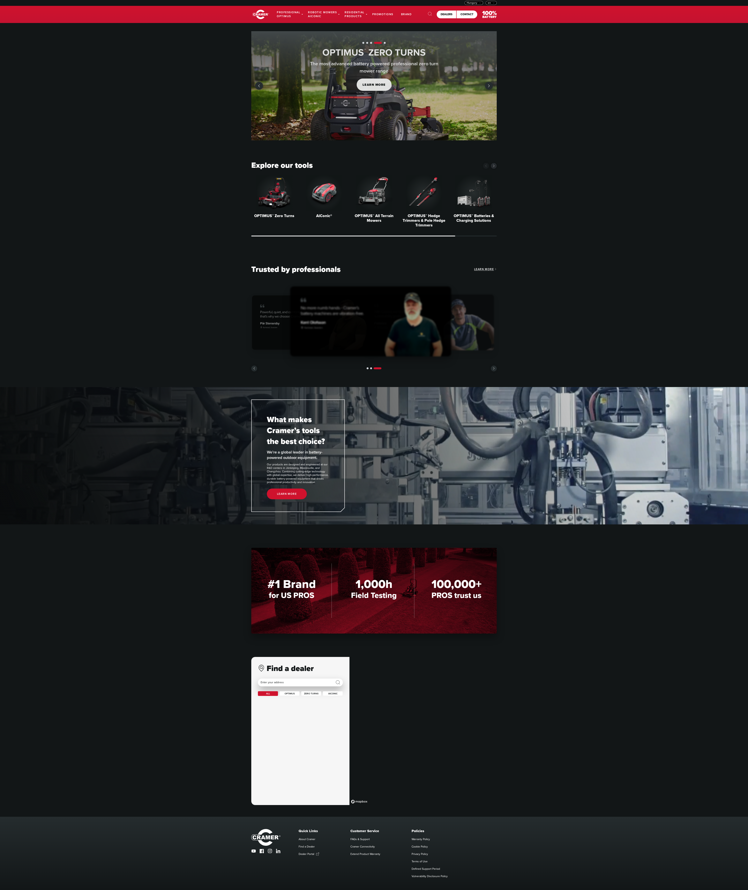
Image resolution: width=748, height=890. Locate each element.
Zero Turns (311, 693)
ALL (268, 693)
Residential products (354, 14)
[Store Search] (338, 682)
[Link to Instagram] (270, 851)
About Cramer (307, 839)
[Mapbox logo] (359, 801)
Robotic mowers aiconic (322, 14)
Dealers (446, 14)
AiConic (333, 693)
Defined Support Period (426, 869)
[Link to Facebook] (262, 851)
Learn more (484, 269)
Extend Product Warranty (365, 854)
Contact (466, 14)
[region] (423, 731)
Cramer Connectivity (362, 847)
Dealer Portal (306, 854)
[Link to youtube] (253, 851)
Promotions (382, 14)
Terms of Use (420, 861)
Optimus (290, 693)
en (489, 3)
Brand (406, 14)
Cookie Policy (420, 847)
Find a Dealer (307, 847)
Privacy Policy (420, 854)
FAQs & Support (360, 839)
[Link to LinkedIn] (278, 851)
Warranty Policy (421, 839)
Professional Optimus (288, 14)
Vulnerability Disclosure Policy (430, 876)
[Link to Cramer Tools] (260, 14)
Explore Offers (374, 84)
